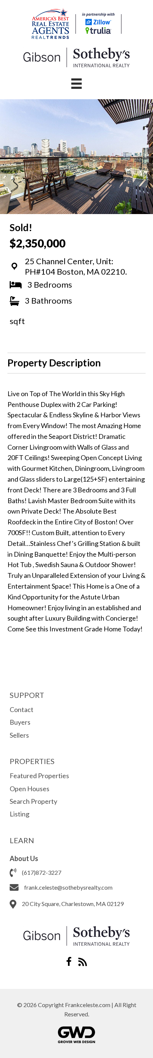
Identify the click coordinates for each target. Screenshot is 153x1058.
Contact (21, 709)
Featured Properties (39, 775)
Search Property (33, 801)
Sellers (19, 735)
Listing (19, 814)
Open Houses (29, 788)
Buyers (20, 722)
